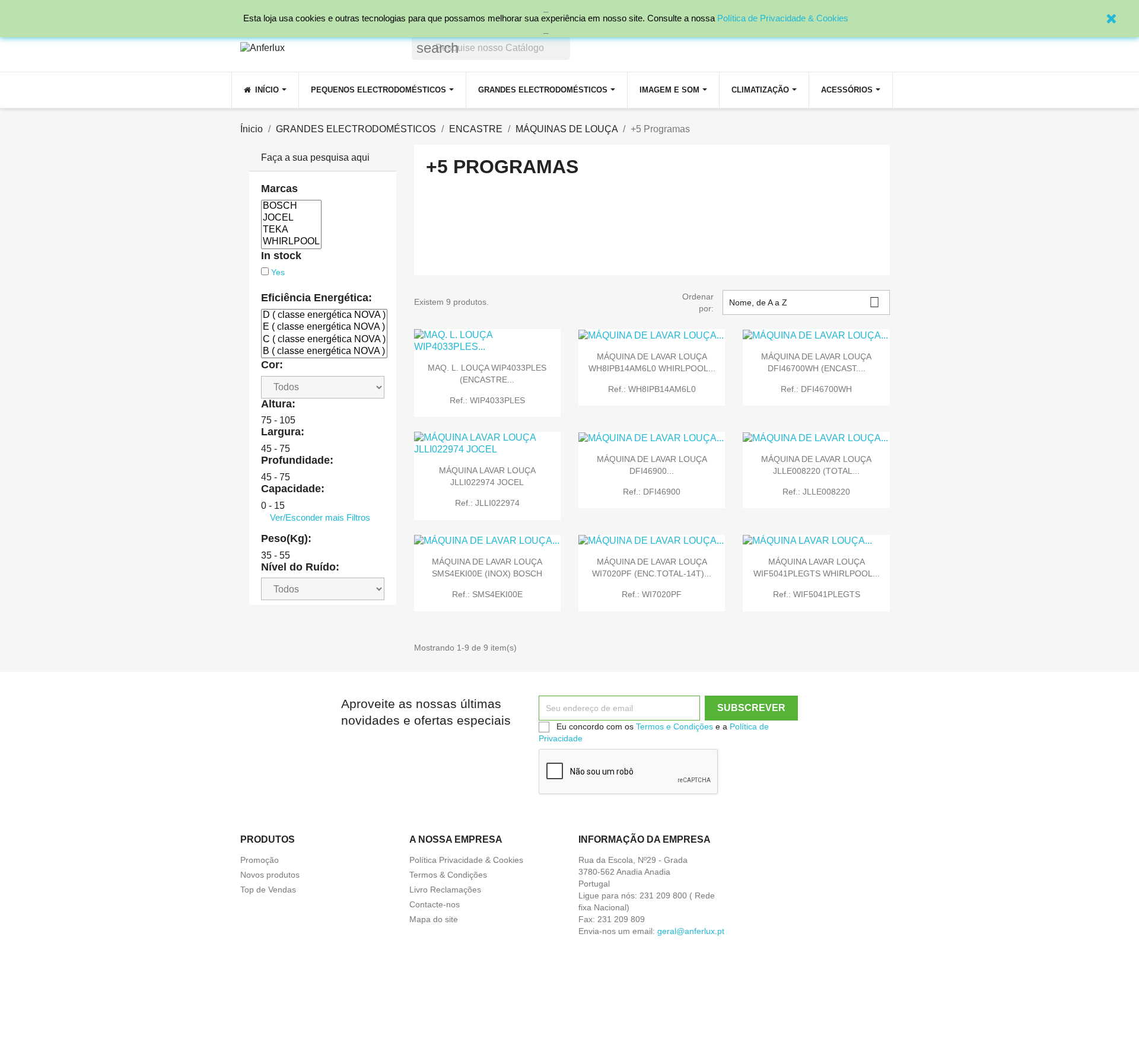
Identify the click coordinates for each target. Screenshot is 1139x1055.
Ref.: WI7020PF (652, 594)
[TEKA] (291, 230)
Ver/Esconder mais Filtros (320, 517)
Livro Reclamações (445, 889)
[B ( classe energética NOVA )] (324, 352)
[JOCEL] (291, 218)
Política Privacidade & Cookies (466, 860)
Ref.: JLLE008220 (816, 491)
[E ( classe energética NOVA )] (324, 327)
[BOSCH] (291, 206)
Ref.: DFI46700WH (816, 389)
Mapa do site (433, 919)
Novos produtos (270, 874)
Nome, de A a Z (804, 302)
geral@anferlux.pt (690, 931)
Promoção (259, 860)
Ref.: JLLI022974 (487, 503)
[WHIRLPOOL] (291, 242)
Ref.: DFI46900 (651, 491)
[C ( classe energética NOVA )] (324, 340)
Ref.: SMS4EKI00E (487, 594)
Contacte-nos (434, 904)
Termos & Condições (448, 874)
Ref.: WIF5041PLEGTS (816, 594)
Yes (278, 272)
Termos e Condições (674, 726)
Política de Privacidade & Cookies (782, 18)
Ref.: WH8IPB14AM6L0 (652, 389)
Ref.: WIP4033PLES (487, 400)
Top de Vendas (268, 889)
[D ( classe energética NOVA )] (324, 315)
